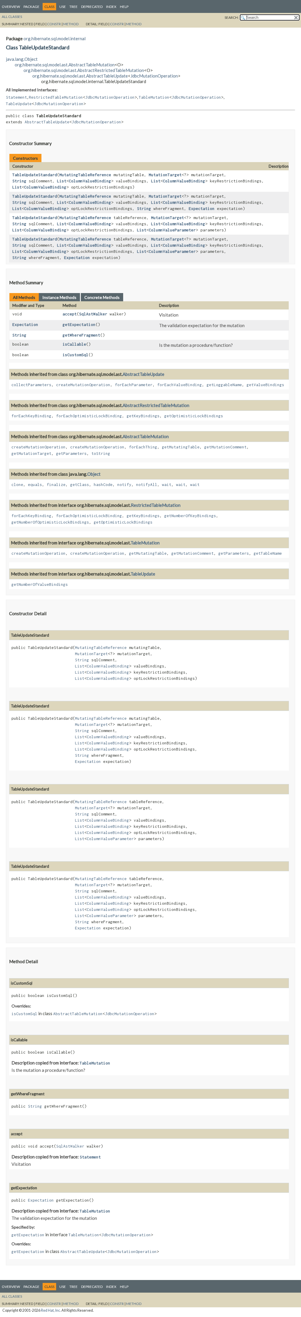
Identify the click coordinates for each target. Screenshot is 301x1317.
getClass (79, 484)
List (61, 181)
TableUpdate (19, 103)
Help (124, 6)
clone (17, 484)
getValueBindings (265, 384)
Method (70, 24)
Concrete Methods (102, 297)
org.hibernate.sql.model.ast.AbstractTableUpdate (80, 75)
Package (31, 6)
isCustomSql (75, 354)
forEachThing (143, 447)
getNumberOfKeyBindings (190, 515)
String (19, 181)
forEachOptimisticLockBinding (89, 415)
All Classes (12, 16)
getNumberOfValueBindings (39, 584)
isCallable (74, 344)
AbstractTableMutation (146, 436)
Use (62, 6)
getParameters (71, 453)
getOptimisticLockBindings (193, 415)
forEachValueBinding (179, 384)
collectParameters (31, 384)
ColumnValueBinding (90, 181)
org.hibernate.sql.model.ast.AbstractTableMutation (65, 64)
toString (100, 453)
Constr (54, 24)
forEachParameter (134, 384)
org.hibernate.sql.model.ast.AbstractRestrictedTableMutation (84, 70)
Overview (11, 6)
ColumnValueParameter (172, 230)
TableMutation (154, 97)
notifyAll (146, 484)
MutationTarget (165, 174)
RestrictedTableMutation (56, 97)
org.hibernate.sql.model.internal (55, 38)
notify (124, 484)
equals (35, 484)
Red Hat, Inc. (51, 1310)
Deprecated (92, 6)
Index (111, 6)
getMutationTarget (31, 453)
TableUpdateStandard (34, 174)
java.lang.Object (22, 59)
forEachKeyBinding (31, 415)
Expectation (202, 208)
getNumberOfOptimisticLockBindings (50, 522)
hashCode (103, 484)
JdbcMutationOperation (154, 75)
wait (166, 484)
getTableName (268, 553)
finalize (56, 484)
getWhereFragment (81, 335)
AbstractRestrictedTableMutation (156, 405)
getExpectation (79, 324)
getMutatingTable (181, 447)
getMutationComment (225, 447)
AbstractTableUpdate (47, 122)
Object (94, 474)
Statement (16, 97)
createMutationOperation (83, 384)
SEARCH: (232, 17)
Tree (73, 6)
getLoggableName (224, 384)
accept (70, 314)
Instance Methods (59, 297)
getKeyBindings (143, 415)
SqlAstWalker (93, 314)
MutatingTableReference (85, 174)
